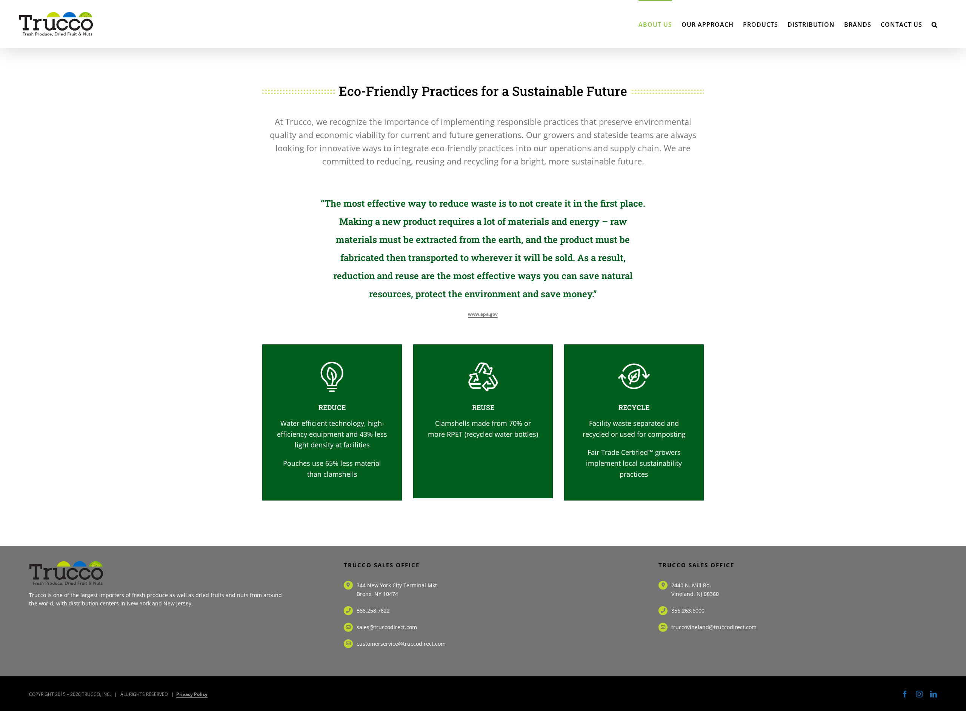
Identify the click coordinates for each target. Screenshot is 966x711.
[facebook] (904, 694)
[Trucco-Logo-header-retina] (67, 564)
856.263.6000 (688, 610)
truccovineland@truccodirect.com (714, 627)
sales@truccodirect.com (387, 627)
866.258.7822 (373, 610)
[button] (935, 24)
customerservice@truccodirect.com (401, 643)
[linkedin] (933, 694)
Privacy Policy (192, 694)
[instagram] (919, 694)
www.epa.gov (483, 314)
